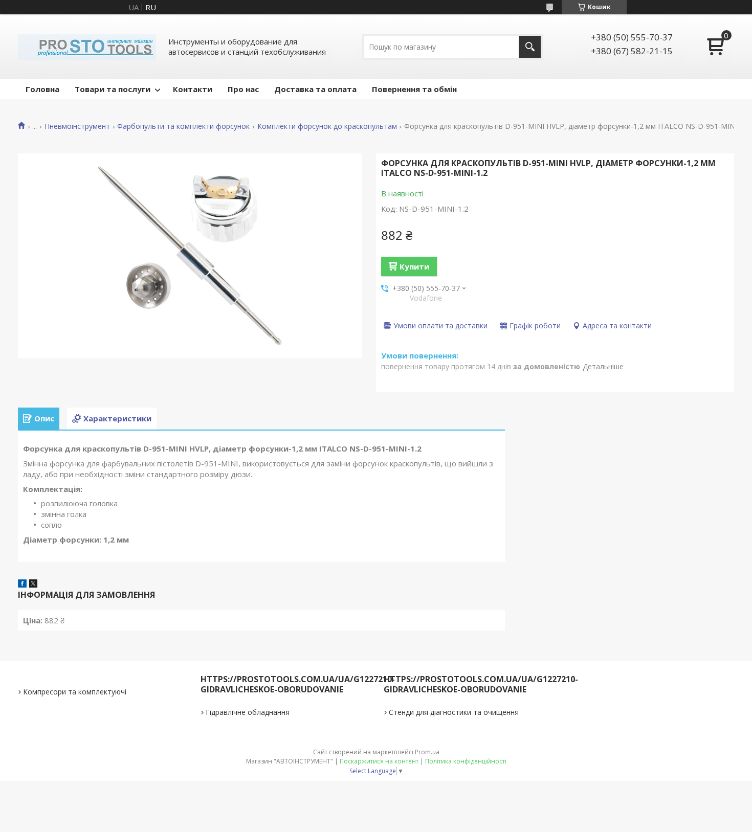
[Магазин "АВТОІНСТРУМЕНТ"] (87, 46)
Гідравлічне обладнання (248, 712)
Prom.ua (427, 752)
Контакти (192, 89)
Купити (414, 266)
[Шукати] (530, 47)
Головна (42, 89)
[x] (33, 584)
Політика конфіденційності (465, 761)
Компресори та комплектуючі (74, 691)
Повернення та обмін (414, 89)
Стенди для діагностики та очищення (454, 712)
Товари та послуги (112, 89)
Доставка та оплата (315, 89)
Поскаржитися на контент (379, 761)
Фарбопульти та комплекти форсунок (183, 126)
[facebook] (22, 584)
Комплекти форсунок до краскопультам (327, 126)
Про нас (243, 89)
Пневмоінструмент (77, 126)
